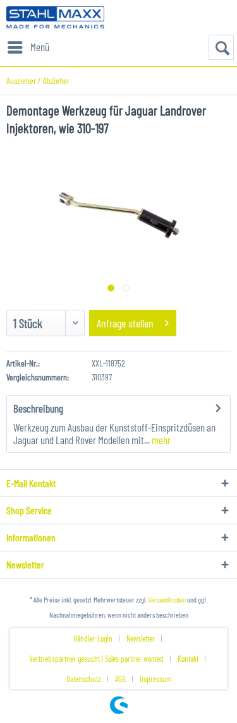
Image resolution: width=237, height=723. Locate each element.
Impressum (155, 679)
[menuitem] (28, 47)
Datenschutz (83, 679)
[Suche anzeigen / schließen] (221, 47)
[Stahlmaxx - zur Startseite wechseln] (55, 17)
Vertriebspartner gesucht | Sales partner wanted (96, 659)
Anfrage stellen (125, 323)
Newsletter (140, 638)
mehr (160, 439)
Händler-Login (92, 638)
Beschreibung (38, 408)
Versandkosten (167, 599)
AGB (120, 679)
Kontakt (188, 659)
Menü (39, 46)
